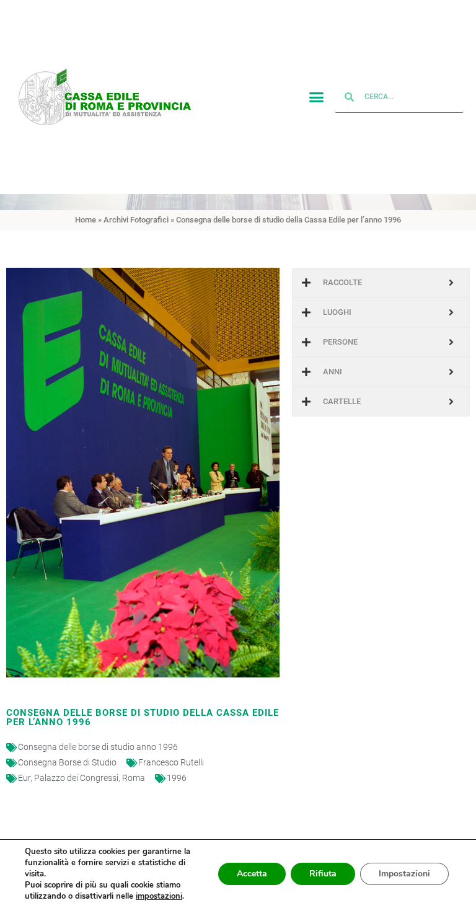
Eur (24, 778)
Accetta (252, 873)
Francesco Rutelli (171, 762)
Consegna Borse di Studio (67, 762)
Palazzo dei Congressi (76, 778)
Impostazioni (404, 873)
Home (85, 219)
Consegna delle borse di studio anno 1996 (98, 747)
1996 (177, 778)
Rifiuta (323, 873)
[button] (316, 97)
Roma (133, 778)
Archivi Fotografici (136, 219)
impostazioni (159, 896)
